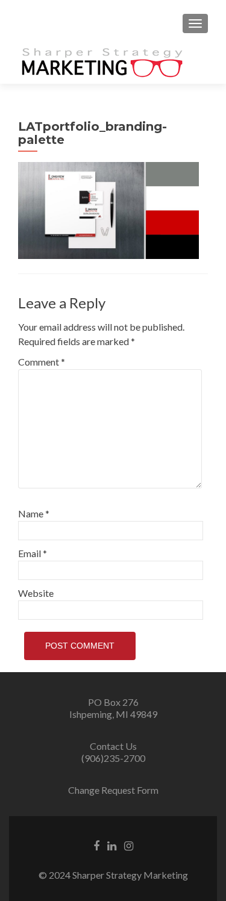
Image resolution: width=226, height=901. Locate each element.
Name (33, 513)
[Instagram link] (128, 845)
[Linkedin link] (111, 845)
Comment (41, 361)
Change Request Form (113, 790)
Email (32, 553)
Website (36, 593)
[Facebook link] (96, 845)
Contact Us (113, 746)
